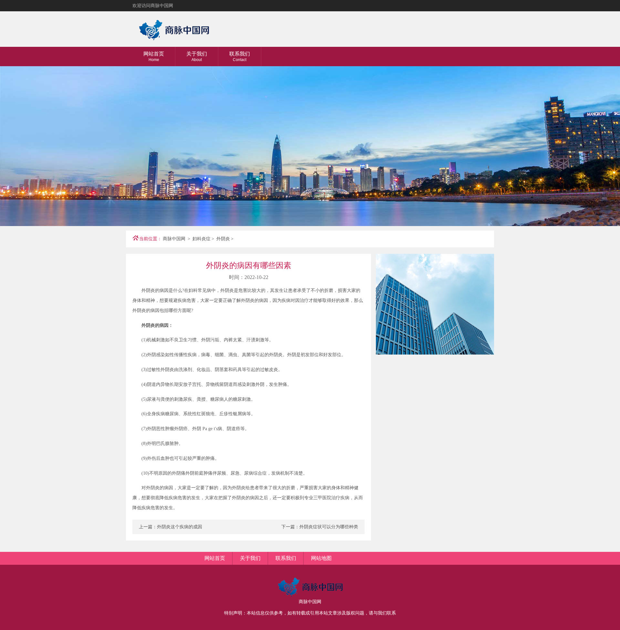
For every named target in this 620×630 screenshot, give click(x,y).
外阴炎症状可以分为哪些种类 (328, 526)
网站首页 (153, 56)
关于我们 (196, 56)
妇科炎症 (201, 238)
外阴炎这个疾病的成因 (179, 526)
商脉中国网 (174, 238)
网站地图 (321, 558)
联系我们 (239, 56)
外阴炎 (223, 238)
